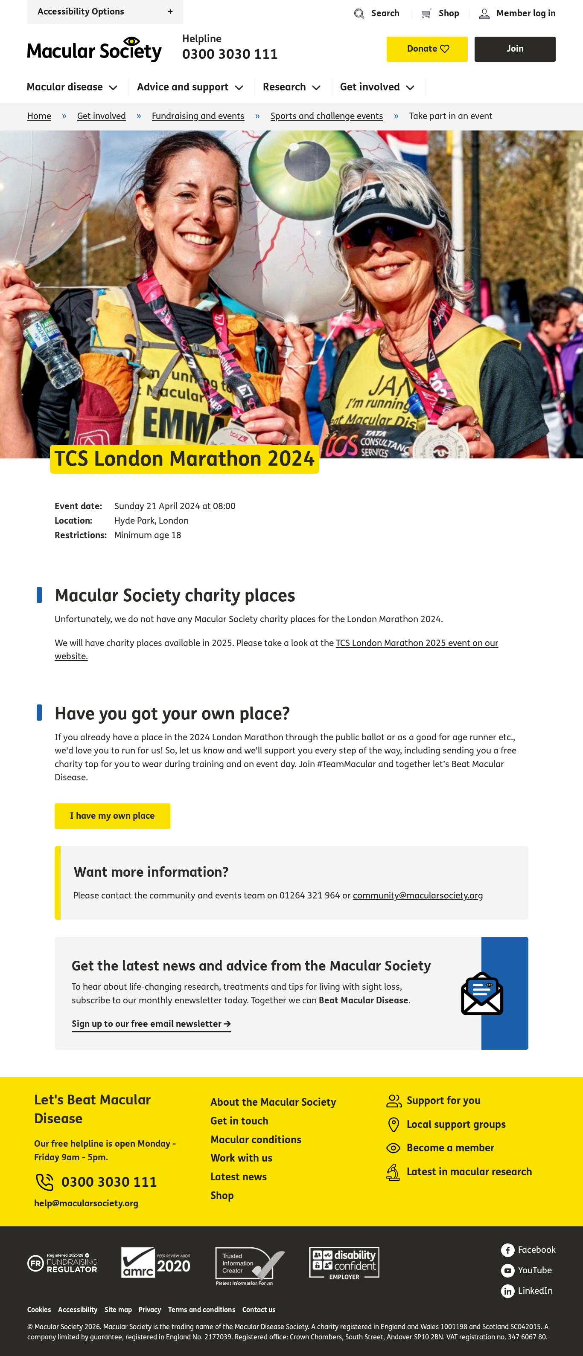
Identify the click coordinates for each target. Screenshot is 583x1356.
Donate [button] (422, 48)
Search (385, 13)
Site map (118, 1310)
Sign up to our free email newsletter (148, 1024)
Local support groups (456, 1124)
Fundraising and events (198, 116)
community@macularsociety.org (418, 895)
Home (94, 49)
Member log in (526, 13)
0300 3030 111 (230, 54)
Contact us (259, 1310)
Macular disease (64, 87)
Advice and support (183, 87)
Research (284, 87)
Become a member (450, 1148)
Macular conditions (255, 1140)
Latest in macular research (469, 1172)
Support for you (444, 1101)
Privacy (150, 1310)
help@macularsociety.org (86, 1203)
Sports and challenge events (327, 116)
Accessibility (78, 1310)
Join (515, 48)
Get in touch (239, 1121)
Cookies (39, 1310)
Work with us (241, 1158)
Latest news (238, 1177)
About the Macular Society (273, 1102)
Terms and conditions (202, 1310)
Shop (449, 13)
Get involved (370, 87)
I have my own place (112, 816)
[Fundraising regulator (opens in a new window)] (62, 1261)
